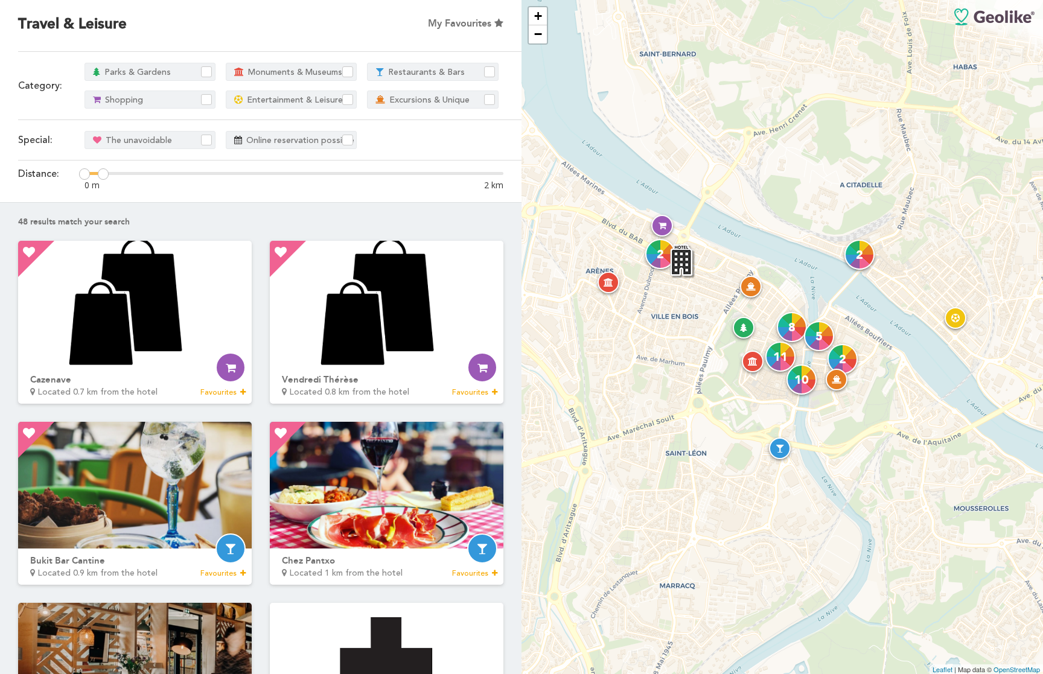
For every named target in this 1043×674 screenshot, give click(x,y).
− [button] (538, 34)
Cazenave (50, 379)
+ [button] (538, 16)
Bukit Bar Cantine (67, 560)
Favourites (219, 392)
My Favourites (461, 23)
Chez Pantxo (308, 560)
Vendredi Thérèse (320, 379)
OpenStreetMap (1017, 669)
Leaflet (942, 669)
